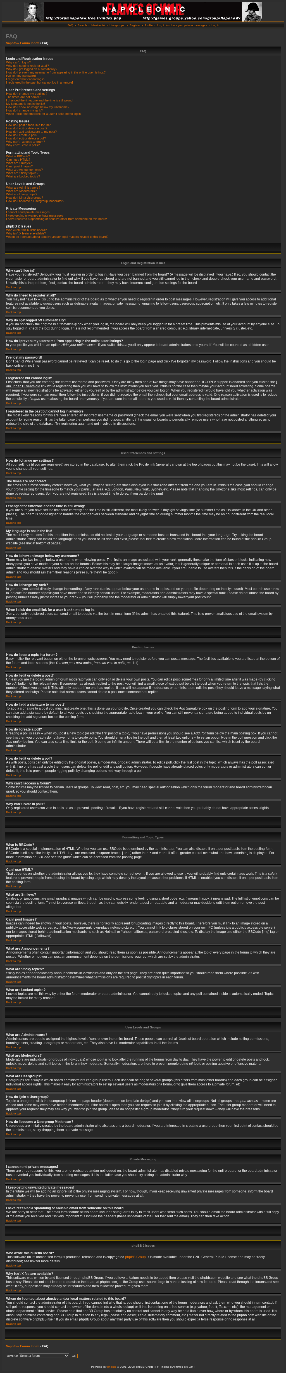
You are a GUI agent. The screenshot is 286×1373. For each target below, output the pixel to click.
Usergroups (116, 25)
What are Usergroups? (21, 194)
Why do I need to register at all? (27, 65)
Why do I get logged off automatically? (31, 69)
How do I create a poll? (21, 135)
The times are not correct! (23, 97)
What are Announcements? (24, 169)
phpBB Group (135, 1257)
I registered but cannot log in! (25, 79)
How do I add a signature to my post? (31, 131)
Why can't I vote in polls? (23, 145)
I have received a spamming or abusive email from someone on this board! (56, 218)
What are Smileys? (19, 163)
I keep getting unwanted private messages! (35, 215)
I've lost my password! (21, 75)
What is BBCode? (18, 156)
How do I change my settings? (26, 93)
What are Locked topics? (23, 176)
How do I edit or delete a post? (26, 128)
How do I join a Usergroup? (24, 197)
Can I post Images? (19, 166)
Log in (215, 25)
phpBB (111, 1366)
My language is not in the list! (25, 103)
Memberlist (98, 25)
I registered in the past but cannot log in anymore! (39, 82)
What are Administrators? (23, 187)
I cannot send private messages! (28, 212)
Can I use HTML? (18, 159)
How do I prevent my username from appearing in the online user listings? (56, 72)
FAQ (70, 25)
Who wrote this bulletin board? (26, 230)
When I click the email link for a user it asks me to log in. (44, 113)
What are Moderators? (21, 191)
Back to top (13, 287)
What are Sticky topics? (22, 173)
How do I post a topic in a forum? (28, 125)
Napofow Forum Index (22, 43)
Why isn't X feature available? (26, 233)
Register (135, 25)
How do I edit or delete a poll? (26, 138)
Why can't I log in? (18, 62)
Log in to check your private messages (182, 25)
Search (82, 25)
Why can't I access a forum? (25, 141)
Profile (149, 25)
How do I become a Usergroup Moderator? (35, 201)
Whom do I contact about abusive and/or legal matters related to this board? (57, 236)
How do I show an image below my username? (37, 107)
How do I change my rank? (24, 110)
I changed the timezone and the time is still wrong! (39, 100)
